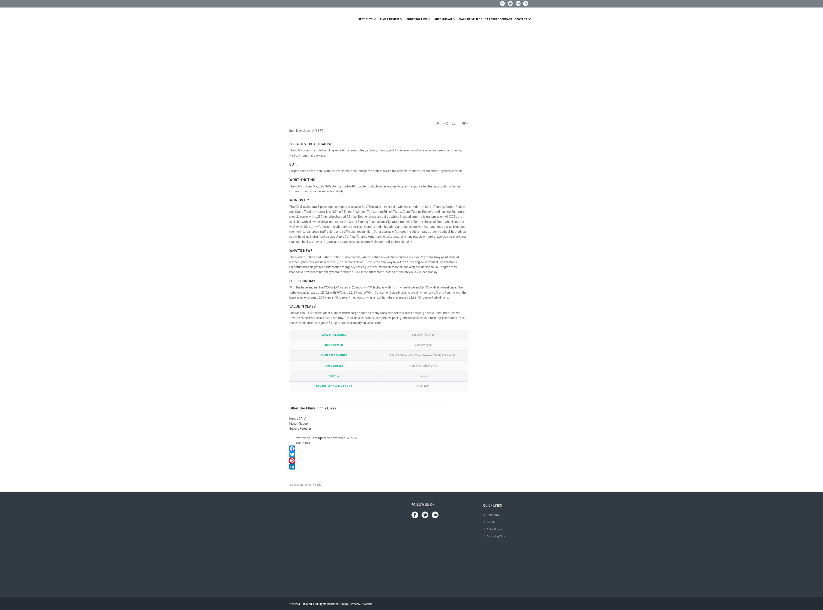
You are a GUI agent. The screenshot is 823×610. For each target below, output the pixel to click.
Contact (520, 19)
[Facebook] (378, 448)
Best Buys (365, 19)
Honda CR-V (297, 418)
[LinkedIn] (378, 467)
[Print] (438, 123)
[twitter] (425, 515)
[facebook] (415, 515)
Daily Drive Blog (470, 19)
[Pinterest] (378, 461)
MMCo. (368, 603)
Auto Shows (443, 19)
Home (293, 81)
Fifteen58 (355, 603)
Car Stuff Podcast (498, 19)
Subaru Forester (300, 428)
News (302, 81)
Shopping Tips (416, 19)
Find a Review (389, 19)
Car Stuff (492, 522)
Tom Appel (318, 438)
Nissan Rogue (298, 423)
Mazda (317, 484)
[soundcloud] (435, 515)
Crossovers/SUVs (300, 484)
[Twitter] (378, 454)
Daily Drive (493, 514)
